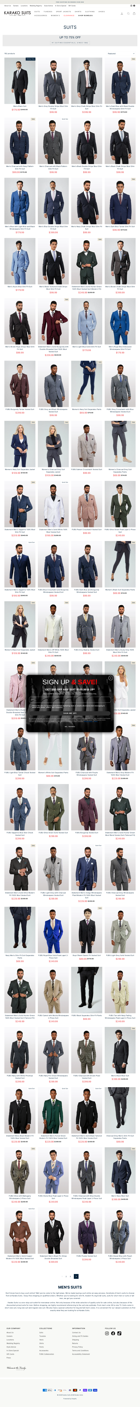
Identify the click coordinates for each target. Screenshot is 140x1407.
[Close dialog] (111, 678)
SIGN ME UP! (70, 713)
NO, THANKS (70, 726)
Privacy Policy (88, 721)
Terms (96, 721)
